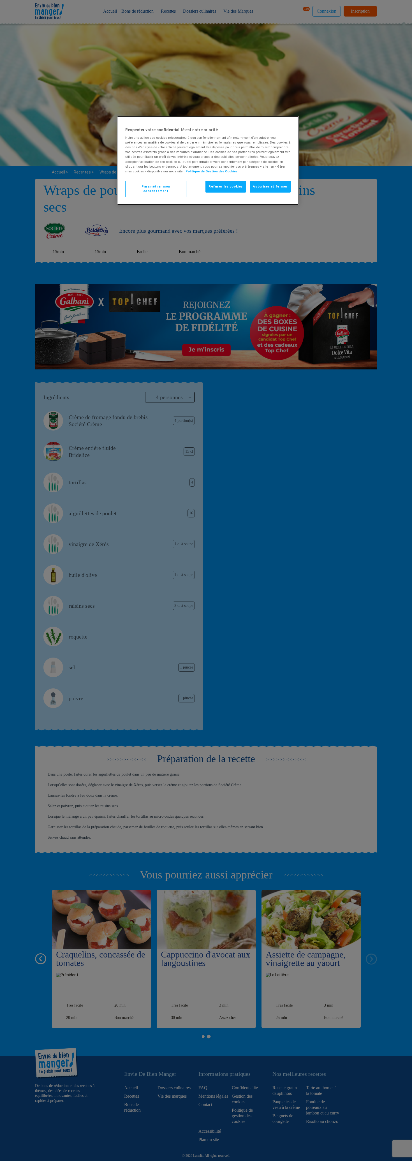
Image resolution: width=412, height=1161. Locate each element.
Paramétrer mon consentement (156, 188)
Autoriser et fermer (270, 186)
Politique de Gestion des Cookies (211, 171)
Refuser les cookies (226, 186)
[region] (208, 160)
